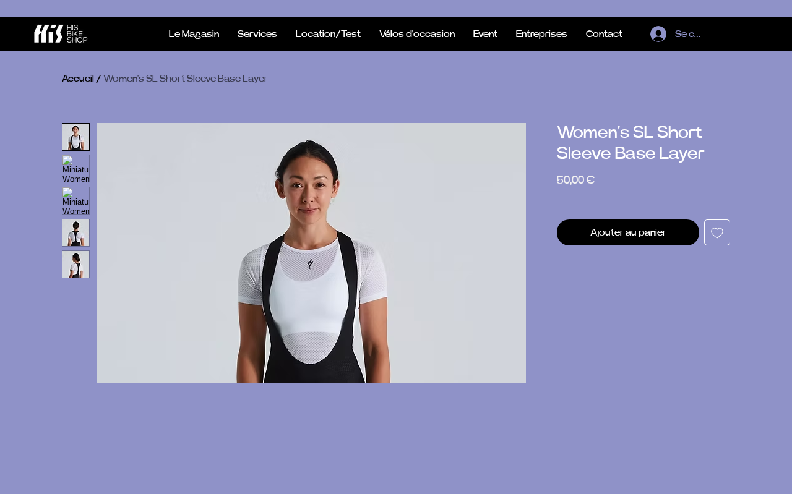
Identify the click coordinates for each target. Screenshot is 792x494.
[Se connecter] (656, 34)
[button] (328, 34)
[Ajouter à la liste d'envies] (717, 232)
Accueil (78, 78)
